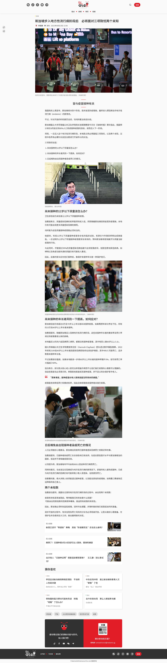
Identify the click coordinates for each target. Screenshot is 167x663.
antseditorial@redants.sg (105, 642)
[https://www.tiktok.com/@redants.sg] (32, 4)
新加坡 (48, 614)
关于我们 (42, 654)
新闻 (80, 11)
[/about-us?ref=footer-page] (28, 4)
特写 (87, 11)
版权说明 (58, 654)
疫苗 (94, 614)
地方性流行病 (84, 614)
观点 (73, 11)
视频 (93, 11)
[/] (83, 4)
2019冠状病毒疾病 (69, 614)
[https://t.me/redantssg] (46, 4)
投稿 (137, 5)
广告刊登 (50, 654)
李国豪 (40, 25)
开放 (56, 614)
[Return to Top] (162, 659)
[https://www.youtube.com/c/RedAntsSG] (42, 4)
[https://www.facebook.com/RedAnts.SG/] (37, 4)
